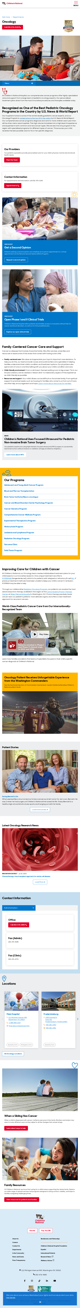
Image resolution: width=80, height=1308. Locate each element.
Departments (18, 17)
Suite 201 (48, 1020)
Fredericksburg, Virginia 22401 (56, 1022)
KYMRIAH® (6, 578)
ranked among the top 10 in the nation (35, 118)
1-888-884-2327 (15, 1023)
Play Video (44, 634)
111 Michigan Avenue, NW (17, 1017)
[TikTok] (39, 1281)
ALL (72, 578)
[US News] (31, 1289)
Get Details (10, 1298)
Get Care (6, 17)
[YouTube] (54, 1281)
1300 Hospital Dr (51, 1017)
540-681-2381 (51, 1028)
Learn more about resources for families (54, 383)
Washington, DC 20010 (16, 1020)
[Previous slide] (2, 1019)
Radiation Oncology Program (36, 589)
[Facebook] (25, 1281)
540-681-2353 (51, 1025)
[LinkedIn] (47, 1281)
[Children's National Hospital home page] (13, 4)
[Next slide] (77, 1019)
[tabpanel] (40, 940)
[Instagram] (32, 1281)
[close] (40, 1302)
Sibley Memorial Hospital (20, 594)
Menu (7, 83)
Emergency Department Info (19, 1026)
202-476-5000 (41, 1275)
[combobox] (19, 908)
